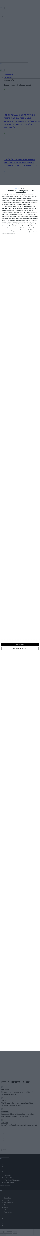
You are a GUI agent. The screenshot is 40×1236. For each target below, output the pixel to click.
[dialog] (20, 618)
